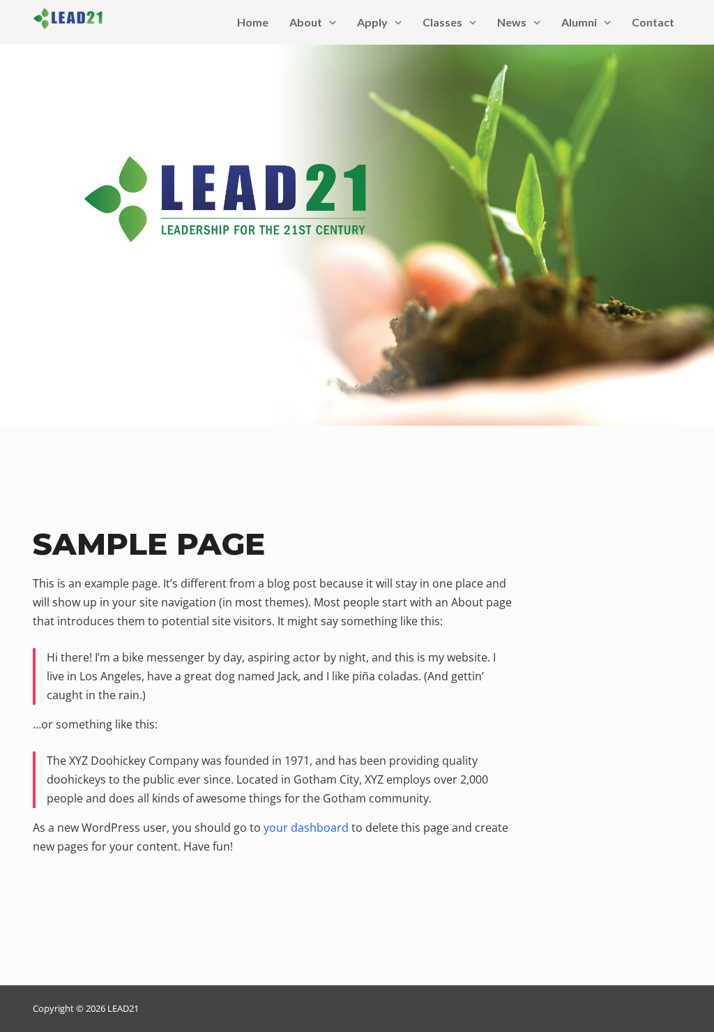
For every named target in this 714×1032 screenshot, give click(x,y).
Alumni (579, 22)
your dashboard (306, 827)
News (511, 22)
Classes (442, 22)
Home (252, 22)
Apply (372, 22)
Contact (653, 22)
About (305, 22)
